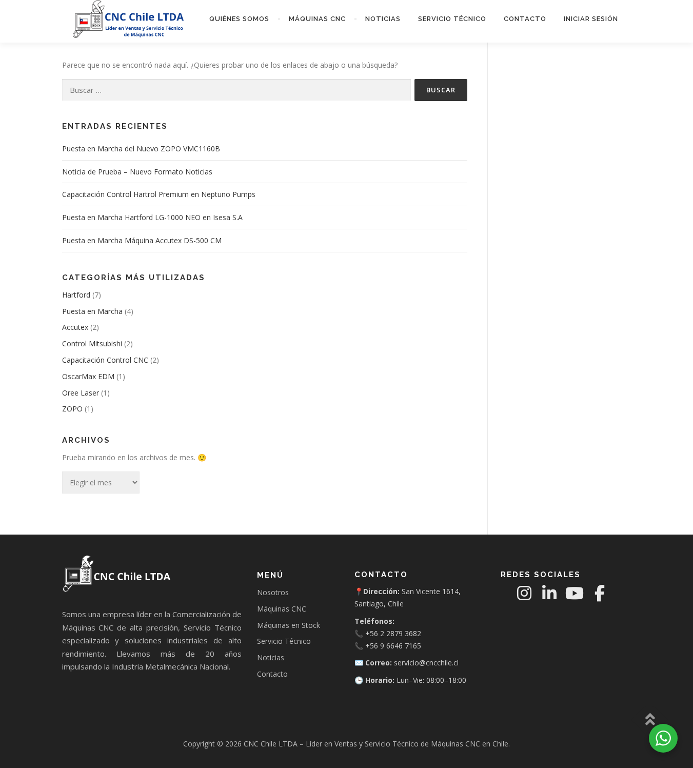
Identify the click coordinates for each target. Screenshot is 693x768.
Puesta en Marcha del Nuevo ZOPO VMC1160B (141, 148)
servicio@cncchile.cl (426, 662)
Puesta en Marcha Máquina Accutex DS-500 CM (142, 240)
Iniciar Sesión (591, 19)
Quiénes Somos (239, 19)
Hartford (76, 295)
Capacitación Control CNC (105, 360)
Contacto (525, 19)
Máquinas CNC (317, 19)
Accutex (75, 327)
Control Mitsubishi (92, 343)
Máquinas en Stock (288, 625)
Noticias (383, 19)
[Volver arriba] (649, 720)
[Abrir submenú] (279, 19)
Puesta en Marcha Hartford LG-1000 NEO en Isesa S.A (152, 217)
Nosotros (273, 592)
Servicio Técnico (452, 19)
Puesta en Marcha (92, 311)
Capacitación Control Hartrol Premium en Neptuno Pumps (158, 194)
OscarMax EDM (88, 376)
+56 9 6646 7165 (393, 646)
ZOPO (72, 408)
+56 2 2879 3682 (393, 633)
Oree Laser (80, 393)
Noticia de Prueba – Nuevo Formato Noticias (137, 171)
